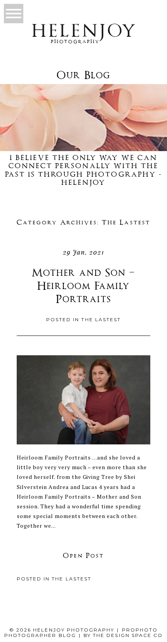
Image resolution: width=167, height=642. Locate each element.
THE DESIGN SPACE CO (128, 635)
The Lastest (100, 319)
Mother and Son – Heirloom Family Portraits (83, 286)
